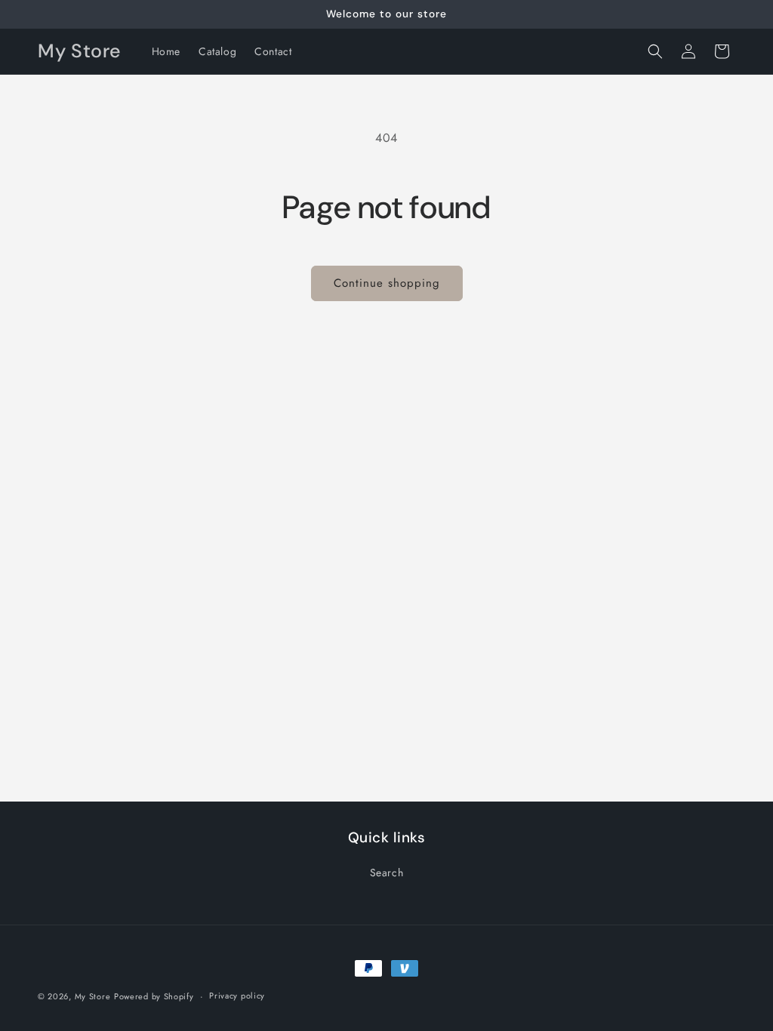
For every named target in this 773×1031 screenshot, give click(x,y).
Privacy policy (237, 995)
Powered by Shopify (154, 996)
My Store (93, 996)
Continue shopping (387, 283)
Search (387, 872)
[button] (655, 51)
